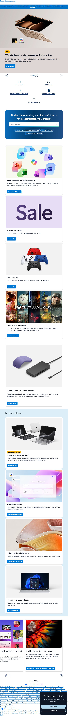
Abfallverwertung (31, 691)
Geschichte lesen (13, 668)
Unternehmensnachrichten (25, 703)
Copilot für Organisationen (37, 687)
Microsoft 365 (4, 689)
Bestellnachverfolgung (18, 691)
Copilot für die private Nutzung (54, 687)
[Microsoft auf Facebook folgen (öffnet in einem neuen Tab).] (26, 684)
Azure (20, 697)
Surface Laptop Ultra (23, 687)
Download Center (50, 689)
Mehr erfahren (12, 403)
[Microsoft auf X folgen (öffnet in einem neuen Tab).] (30, 684)
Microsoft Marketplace (14, 701)
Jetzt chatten (53, 706)
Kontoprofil (40, 689)
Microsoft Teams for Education (21, 693)
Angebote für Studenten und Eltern (29, 695)
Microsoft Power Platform (28, 701)
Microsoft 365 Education (38, 693)
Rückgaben (8, 691)
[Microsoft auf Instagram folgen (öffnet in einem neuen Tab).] (42, 684)
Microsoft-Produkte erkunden (17, 689)
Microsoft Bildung (55, 691)
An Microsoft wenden (35, 711)
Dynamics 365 (26, 697)
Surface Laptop (11, 687)
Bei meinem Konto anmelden (34, 133)
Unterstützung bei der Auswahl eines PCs (27, 130)
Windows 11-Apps (32, 689)
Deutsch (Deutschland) (7, 707)
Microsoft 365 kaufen (14, 192)
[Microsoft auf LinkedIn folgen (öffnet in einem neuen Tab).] (34, 684)
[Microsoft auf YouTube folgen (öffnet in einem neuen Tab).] (38, 684)
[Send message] (56, 124)
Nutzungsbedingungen (18, 713)
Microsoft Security (13, 697)
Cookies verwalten (5, 713)
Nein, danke (53, 710)
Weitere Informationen (15, 514)
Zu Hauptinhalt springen (7, 1)
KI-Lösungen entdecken (15, 561)
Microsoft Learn (26, 699)
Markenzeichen (29, 713)
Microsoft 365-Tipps (47, 130)
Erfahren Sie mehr (13, 610)
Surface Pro (3, 687)
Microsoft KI (3, 697)
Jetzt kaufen (10, 66)
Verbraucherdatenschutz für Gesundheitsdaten (14, 711)
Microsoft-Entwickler (15, 699)
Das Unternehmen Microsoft (8, 703)
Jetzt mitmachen (13, 336)
